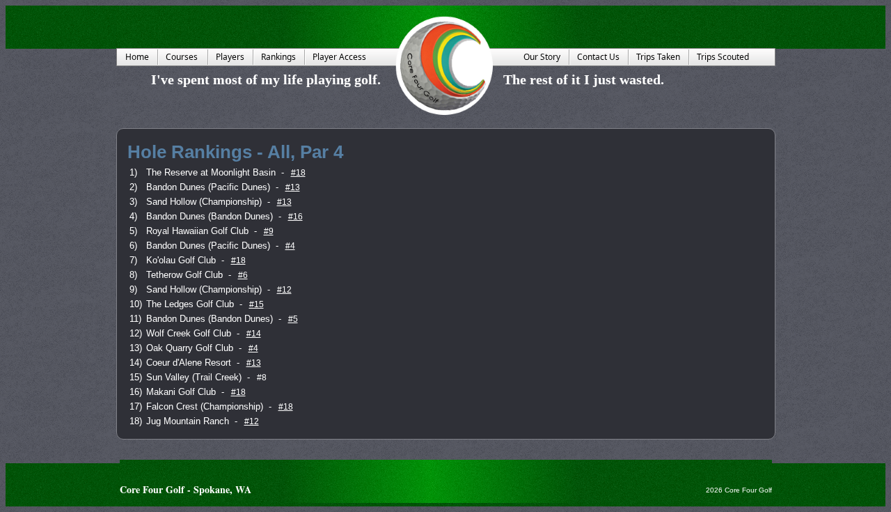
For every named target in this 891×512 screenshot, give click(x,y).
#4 (290, 246)
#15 (256, 304)
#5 (293, 319)
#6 (243, 275)
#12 (284, 290)
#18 (298, 173)
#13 (292, 187)
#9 (269, 231)
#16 (295, 217)
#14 (253, 334)
